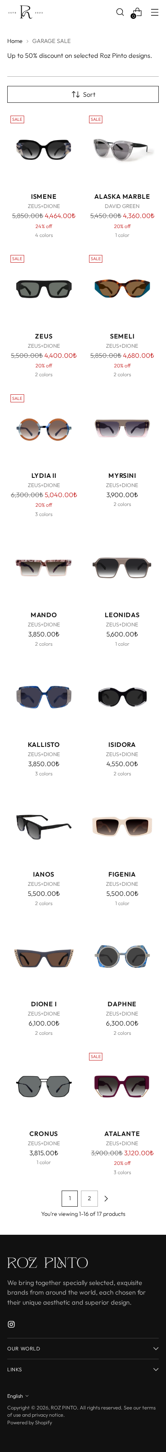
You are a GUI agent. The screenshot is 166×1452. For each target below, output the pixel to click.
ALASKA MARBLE (122, 196)
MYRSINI (122, 475)
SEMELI (122, 336)
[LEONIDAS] (122, 567)
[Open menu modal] (154, 12)
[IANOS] (44, 826)
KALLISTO (44, 744)
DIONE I (44, 1004)
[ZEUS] (44, 288)
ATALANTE (122, 1134)
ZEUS (43, 336)
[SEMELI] (122, 288)
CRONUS (43, 1134)
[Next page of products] (106, 1199)
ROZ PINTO (64, 1407)
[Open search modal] (120, 12)
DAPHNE (122, 1004)
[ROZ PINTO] (25, 12)
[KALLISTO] (44, 697)
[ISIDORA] (122, 697)
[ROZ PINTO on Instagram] (12, 1325)
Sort (89, 94)
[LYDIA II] (44, 427)
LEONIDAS (122, 615)
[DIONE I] (44, 956)
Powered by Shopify (29, 1422)
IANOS (43, 874)
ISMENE (44, 196)
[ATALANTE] (122, 1086)
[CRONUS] (44, 1086)
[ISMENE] (44, 149)
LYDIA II (43, 475)
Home (15, 41)
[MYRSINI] (122, 427)
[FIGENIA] (122, 826)
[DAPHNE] (122, 956)
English (15, 1396)
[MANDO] (44, 567)
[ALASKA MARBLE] (122, 149)
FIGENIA (122, 874)
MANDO (44, 615)
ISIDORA (122, 744)
